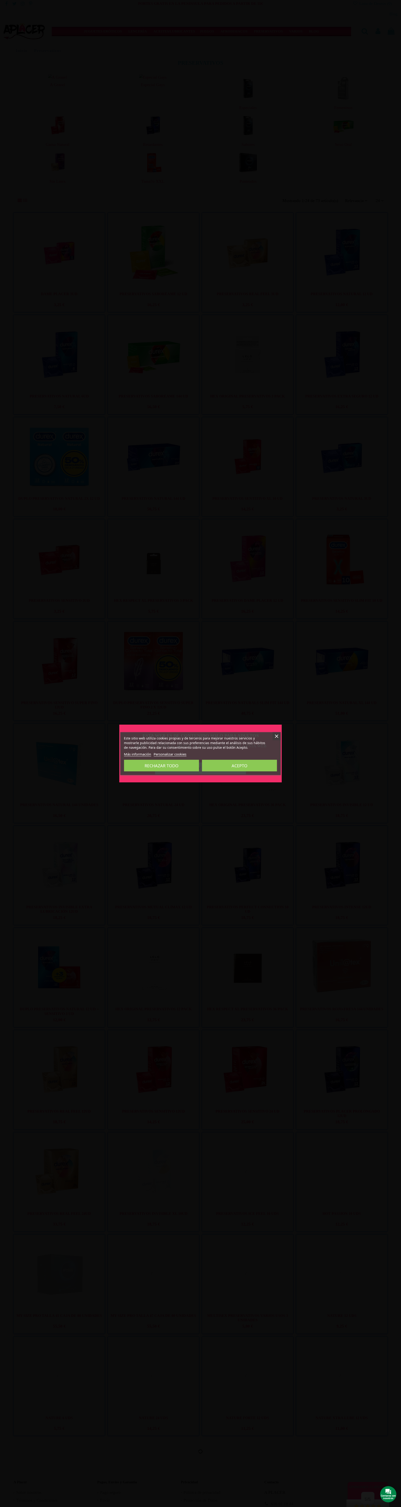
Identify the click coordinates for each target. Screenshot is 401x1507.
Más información (137, 754)
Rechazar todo (161, 765)
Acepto (239, 765)
